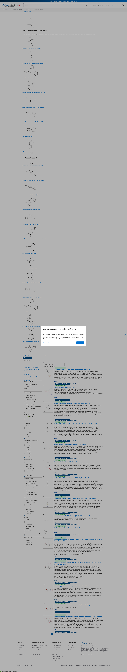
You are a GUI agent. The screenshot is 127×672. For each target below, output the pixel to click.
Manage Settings (46, 342)
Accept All (80, 342)
